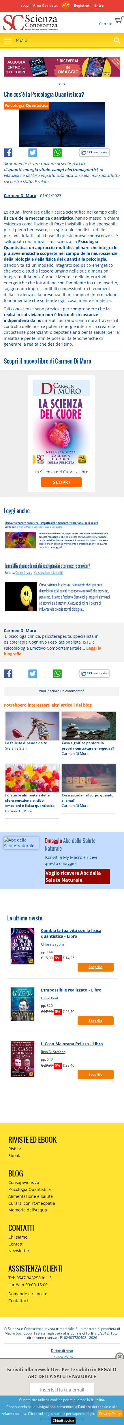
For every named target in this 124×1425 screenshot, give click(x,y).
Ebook (14, 1155)
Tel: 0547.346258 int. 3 (30, 1278)
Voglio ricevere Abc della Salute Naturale (73, 876)
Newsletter (18, 1250)
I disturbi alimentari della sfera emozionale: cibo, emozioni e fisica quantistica (30, 800)
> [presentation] (64, 84)
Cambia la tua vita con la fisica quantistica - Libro (71, 933)
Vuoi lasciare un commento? (61, 690)
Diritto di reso (62, 1350)
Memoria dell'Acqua (27, 1210)
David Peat (49, 998)
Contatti (16, 1244)
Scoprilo (95, 966)
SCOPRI (61, 482)
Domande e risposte (27, 1293)
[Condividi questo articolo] (16, 151)
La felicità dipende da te (26, 742)
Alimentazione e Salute (30, 1196)
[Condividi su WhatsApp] (65, 151)
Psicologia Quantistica (29, 1189)
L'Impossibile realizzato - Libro (71, 990)
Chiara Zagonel (53, 944)
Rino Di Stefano (53, 1051)
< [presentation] (59, 84)
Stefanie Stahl (16, 748)
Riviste (14, 1148)
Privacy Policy (110, 1413)
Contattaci (18, 1300)
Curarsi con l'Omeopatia (31, 1203)
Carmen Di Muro (20, 195)
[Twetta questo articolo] (40, 151)
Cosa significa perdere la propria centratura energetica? (88, 745)
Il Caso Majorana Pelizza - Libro (72, 1043)
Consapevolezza (23, 1182)
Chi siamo (17, 1237)
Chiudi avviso (63, 1420)
